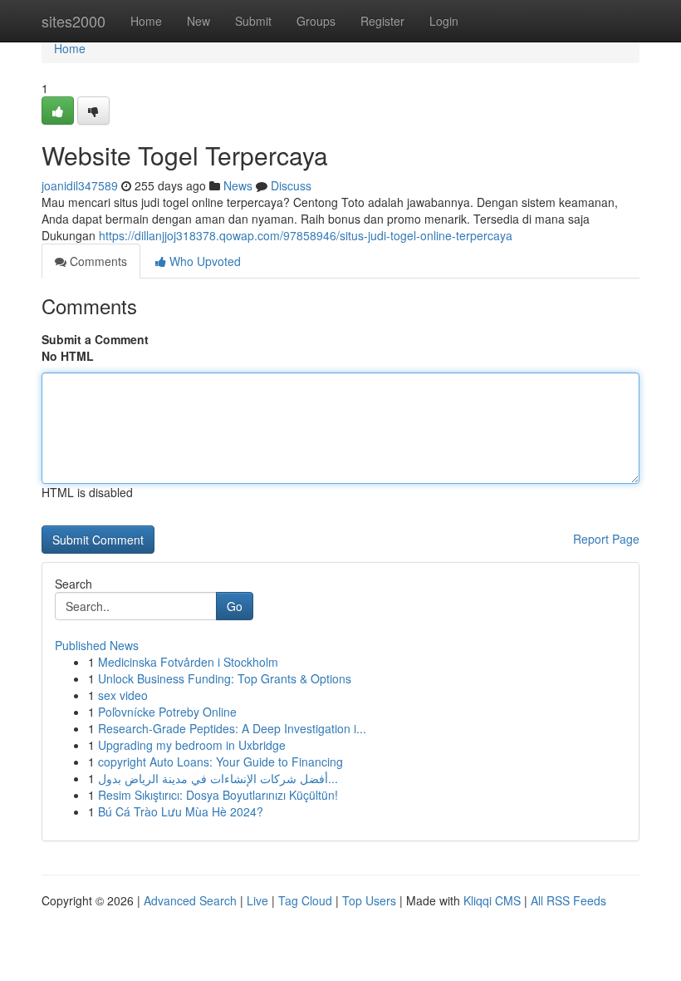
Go (235, 606)
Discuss (291, 185)
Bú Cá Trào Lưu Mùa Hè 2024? (180, 811)
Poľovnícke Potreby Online (167, 711)
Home (146, 20)
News (237, 185)
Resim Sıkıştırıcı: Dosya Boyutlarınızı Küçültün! (218, 794)
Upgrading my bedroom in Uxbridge (192, 745)
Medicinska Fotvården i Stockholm (188, 661)
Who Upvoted (203, 261)
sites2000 (73, 21)
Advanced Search (190, 900)
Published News (97, 645)
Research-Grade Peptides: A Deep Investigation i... (232, 728)
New (198, 20)
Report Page (606, 538)
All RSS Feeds (568, 900)
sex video (123, 695)
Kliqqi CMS (492, 900)
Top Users (369, 900)
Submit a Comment (95, 339)
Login (443, 20)
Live (257, 900)
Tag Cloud (305, 900)
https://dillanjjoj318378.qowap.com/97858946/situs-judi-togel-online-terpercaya (305, 235)
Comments (96, 261)
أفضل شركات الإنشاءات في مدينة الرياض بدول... (218, 778)
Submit (253, 20)
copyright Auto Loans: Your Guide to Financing (220, 761)
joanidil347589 (80, 185)
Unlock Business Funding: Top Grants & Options (224, 678)
